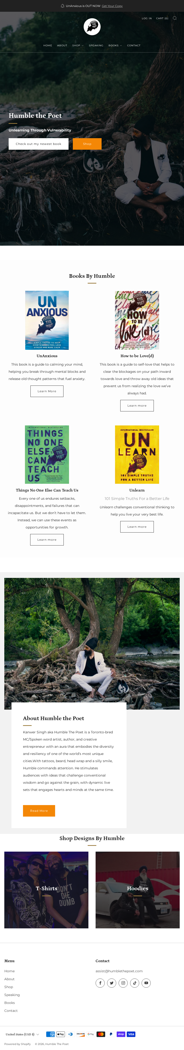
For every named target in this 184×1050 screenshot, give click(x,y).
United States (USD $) (20, 1034)
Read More (39, 811)
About (62, 45)
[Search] (175, 18)
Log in (147, 18)
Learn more (137, 405)
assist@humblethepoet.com (119, 971)
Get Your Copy (112, 6)
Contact (134, 45)
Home (47, 45)
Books (114, 45)
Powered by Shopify (17, 1044)
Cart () (162, 18)
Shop (76, 45)
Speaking (96, 45)
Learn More (47, 391)
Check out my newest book (38, 144)
